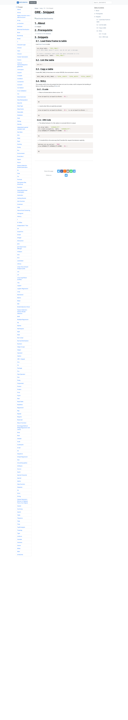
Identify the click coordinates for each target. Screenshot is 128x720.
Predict (19, 389)
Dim (18, 135)
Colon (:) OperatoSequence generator (22, 64)
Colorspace (20, 69)
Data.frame (20, 109)
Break (19, 38)
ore (36, 26)
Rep (18, 411)
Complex (19, 75)
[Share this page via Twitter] (58, 171)
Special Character (22, 475)
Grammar (20, 204)
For (18, 176)
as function (20, 23)
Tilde (18, 521)
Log (18, 282)
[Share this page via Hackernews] (64, 171)
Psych (19, 395)
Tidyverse (20, 518)
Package (19, 368)
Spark (19, 472)
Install (19, 234)
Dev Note (19, 132)
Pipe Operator (21, 374)
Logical (19, 285)
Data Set (19, 103)
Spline (19, 481)
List (18, 271)
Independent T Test (22, 225)
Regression (20, 407)
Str (18, 490)
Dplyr (18, 138)
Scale (18, 441)
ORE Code (105, 37)
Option (19, 356)
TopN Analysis (21, 527)
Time (18, 524)
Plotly (18, 380)
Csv (18, 94)
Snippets (98, 16)
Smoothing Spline (22, 463)
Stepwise (19, 487)
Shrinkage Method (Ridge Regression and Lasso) (23, 427)
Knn (18, 258)
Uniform (19, 536)
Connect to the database (44, 33)
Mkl (18, 304)
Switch (19, 512)
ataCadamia (23, 2)
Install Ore (20, 231)
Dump (19, 147)
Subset (19, 506)
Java (18, 244)
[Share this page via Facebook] (61, 171)
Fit (18, 170)
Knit (18, 254)
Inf (18, 228)
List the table (102, 25)
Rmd (18, 432)
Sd (18, 451)
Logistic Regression (22, 288)
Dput (18, 141)
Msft (18, 316)
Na (18, 322)
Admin (19, 9)
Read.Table (20, 401)
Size (18, 460)
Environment (21, 153)
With (18, 551)
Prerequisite (99, 13)
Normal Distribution (23, 341)
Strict (18, 493)
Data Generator (21, 97)
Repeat (19, 414)
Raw (18, 398)
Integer (19, 238)
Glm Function (21, 201)
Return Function (21, 423)
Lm (18, 275)
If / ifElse (19, 222)
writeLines (20, 554)
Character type (21, 45)
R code (104, 34)
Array (18, 20)
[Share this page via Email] (68, 171)
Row (18, 435)
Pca (18, 371)
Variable (19, 539)
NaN (18, 332)
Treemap (19, 530)
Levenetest (20, 261)
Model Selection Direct (23, 307)
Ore (18, 362)
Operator (20, 353)
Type (18, 533)
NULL (100, 31)
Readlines (20, 404)
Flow (18, 173)
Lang (41, 8)
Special (19, 478)
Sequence (20, 454)
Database (20, 115)
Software (19, 466)
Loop (18, 291)
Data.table (20, 112)
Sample (19, 438)
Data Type (20, 106)
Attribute (19, 26)
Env (18, 150)
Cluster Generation (22, 57)
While (18, 548)
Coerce (19, 60)
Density (19, 124)
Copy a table (102, 28)
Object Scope (21, 347)
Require (19, 417)
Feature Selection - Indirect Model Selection (22, 311)
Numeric (19, 344)
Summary (20, 509)
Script (19, 447)
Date (18, 118)
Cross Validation (21, 91)
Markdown (20, 295)
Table (18, 515)
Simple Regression (22, 457)
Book (18, 32)
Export (19, 159)
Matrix (19, 298)
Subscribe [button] (33, 2)
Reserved (19, 420)
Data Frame (42, 44)
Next (18, 335)
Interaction (20, 241)
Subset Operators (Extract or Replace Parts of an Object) (22, 501)
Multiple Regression (22, 319)
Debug (19, 121)
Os (18, 365)
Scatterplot (20, 444)
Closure (19, 54)
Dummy (19, 144)
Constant (19, 85)
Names (19, 325)
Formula (19, 179)
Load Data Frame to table (103, 21)
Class (18, 51)
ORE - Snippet (21, 359)
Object (19, 350)
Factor (19, 162)
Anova (19, 12)
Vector (19, 545)
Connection (20, 81)
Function (19, 187)
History (19, 216)
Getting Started (21, 198)
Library (19, 264)
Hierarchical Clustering (23, 210)
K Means (19, 251)
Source (19, 469)
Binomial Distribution (23, 29)
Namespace (20, 328)
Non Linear (20, 338)
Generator (20, 195)
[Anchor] (46, 23)
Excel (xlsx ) (20, 156)
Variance (19, 542)
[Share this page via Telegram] (74, 171)
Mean (18, 301)
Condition (20, 78)
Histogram (20, 213)
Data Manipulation (22, 100)
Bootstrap (20, 35)
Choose (19, 48)
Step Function (21, 484)
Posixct (19, 386)
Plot (18, 377)
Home (36, 8)
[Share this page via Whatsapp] (71, 171)
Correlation (20, 88)
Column (19, 72)
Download (90, 47)
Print (18, 392)
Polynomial (20, 383)
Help (18, 207)
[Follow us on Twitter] (66, 175)
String (19, 496)
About (97, 10)
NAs (56, 86)
